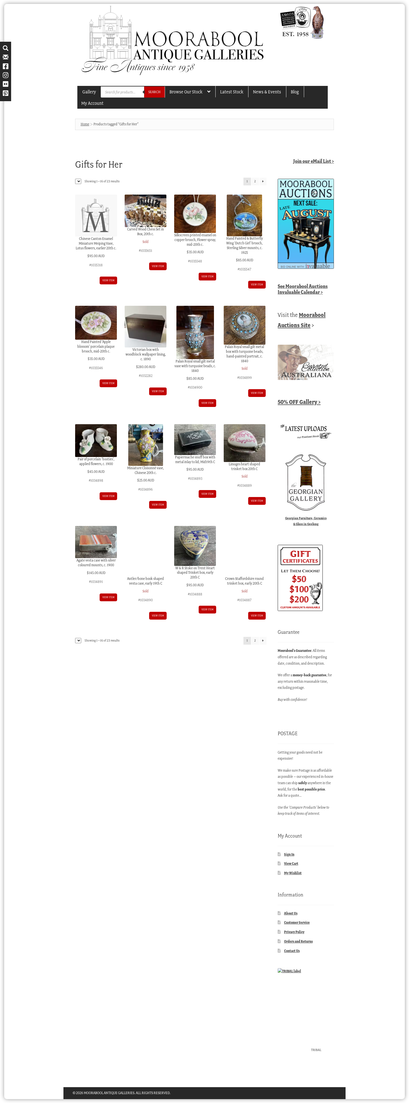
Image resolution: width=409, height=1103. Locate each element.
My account (92, 103)
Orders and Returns (298, 941)
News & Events (267, 92)
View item (108, 280)
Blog (295, 92)
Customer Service (297, 922)
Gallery (89, 92)
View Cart (291, 863)
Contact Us (292, 951)
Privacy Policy (294, 932)
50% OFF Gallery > (299, 401)
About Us (290, 913)
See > (303, 289)
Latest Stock (231, 92)
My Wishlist (293, 873)
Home (85, 124)
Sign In (289, 854)
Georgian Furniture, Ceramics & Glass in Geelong (306, 521)
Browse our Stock (185, 92)
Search (154, 92)
